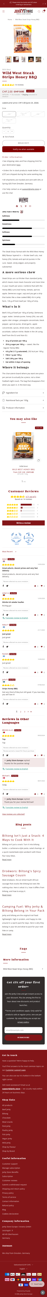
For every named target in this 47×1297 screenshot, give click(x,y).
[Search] (39, 11)
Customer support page (16, 1070)
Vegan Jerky (7, 1138)
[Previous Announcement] (3, 3)
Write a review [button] (23, 523)
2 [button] (20, 711)
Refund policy (8, 1205)
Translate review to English (16, 618)
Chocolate (6, 1118)
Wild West (6, 69)
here (18, 165)
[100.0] (16, 538)
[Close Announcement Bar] (45, 4)
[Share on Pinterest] (25, 206)
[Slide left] (4, 59)
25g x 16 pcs (23, 114)
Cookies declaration (10, 1214)
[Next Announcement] (43, 3)
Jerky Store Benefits (10, 1172)
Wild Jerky (6, 1143)
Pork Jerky (6, 1126)
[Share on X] (21, 206)
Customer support (10, 1164)
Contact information (10, 1201)
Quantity (6, 127)
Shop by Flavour (9, 1147)
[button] (8, 85)
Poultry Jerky (7, 1130)
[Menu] (3, 11)
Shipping (25, 95)
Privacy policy (8, 1193)
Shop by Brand (8, 1151)
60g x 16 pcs (9, 120)
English (22, 1269)
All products (7, 1105)
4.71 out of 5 (31, 496)
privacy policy (23, 1022)
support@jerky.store (30, 189)
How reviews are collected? (13, 814)
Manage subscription (11, 1168)
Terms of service (9, 1197)
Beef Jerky (6, 1109)
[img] (8, 564)
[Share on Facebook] (17, 206)
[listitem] (23, 4)
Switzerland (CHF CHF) (22, 1265)
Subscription (7, 1176)
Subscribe (24, 1037)
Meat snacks (7, 1122)
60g (38, 114)
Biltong (5, 1113)
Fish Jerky (6, 1134)
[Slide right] (42, 59)
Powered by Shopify (23, 1291)
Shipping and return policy (13, 1189)
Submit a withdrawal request (14, 1184)
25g (9, 114)
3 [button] (24, 711)
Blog (4, 1209)
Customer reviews (9, 1180)
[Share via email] (30, 206)
